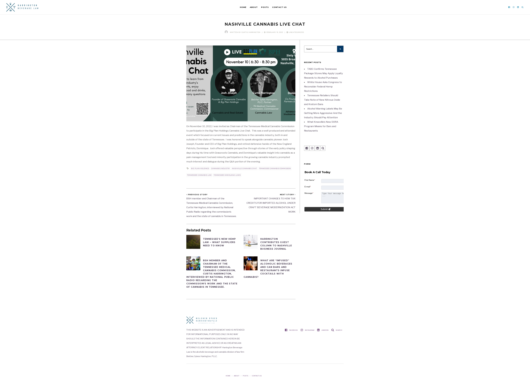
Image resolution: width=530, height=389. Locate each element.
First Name (309, 180)
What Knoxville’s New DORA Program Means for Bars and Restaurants (321, 126)
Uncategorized (296, 32)
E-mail (307, 187)
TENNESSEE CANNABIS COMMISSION (275, 168)
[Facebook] (509, 7)
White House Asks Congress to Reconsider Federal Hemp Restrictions (323, 86)
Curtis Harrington (251, 32)
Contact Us (279, 7)
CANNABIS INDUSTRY (220, 168)
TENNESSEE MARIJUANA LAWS (227, 175)
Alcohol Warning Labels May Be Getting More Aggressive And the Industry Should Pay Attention (323, 113)
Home (243, 7)
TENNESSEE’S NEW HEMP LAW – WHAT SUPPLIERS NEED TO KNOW (219, 242)
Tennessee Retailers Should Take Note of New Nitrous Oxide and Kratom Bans (322, 100)
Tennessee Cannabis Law (199, 175)
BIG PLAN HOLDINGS (200, 168)
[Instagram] (514, 7)
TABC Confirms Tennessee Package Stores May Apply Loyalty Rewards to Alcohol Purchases (323, 73)
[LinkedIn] (518, 7)
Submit (324, 209)
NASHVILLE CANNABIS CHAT (244, 168)
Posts (265, 7)
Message (308, 193)
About (254, 7)
